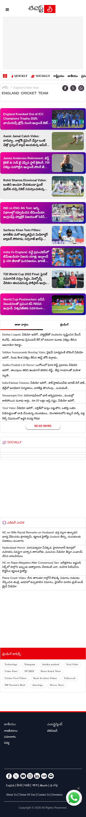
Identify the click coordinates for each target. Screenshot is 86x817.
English (10, 786)
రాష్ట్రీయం (58, 76)
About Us (11, 795)
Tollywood (69, 678)
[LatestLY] (42, 10)
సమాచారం (10, 737)
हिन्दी (19, 786)
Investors (57, 795)
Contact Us (43, 795)
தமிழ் (54, 786)
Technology (11, 665)
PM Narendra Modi (15, 685)
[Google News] (44, 776)
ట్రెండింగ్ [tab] (64, 325)
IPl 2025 (29, 671)
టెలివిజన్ (52, 731)
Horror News (57, 685)
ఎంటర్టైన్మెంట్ (54, 724)
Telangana (29, 665)
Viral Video (72, 665)
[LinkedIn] (37, 776)
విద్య (6, 743)
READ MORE (43, 426)
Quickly (20, 76)
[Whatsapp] (81, 88)
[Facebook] (65, 88)
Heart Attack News (51, 671)
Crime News (11, 671)
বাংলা (34, 786)
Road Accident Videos (45, 678)
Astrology (37, 685)
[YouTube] (23, 776)
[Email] (51, 776)
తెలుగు (44, 786)
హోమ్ (5, 88)
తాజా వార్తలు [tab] (21, 325)
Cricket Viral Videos (15, 678)
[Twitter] (73, 88)
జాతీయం (73, 76)
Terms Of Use (27, 795)
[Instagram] (30, 776)
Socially (43, 76)
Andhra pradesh (50, 665)
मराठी (26, 786)
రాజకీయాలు (11, 731)
